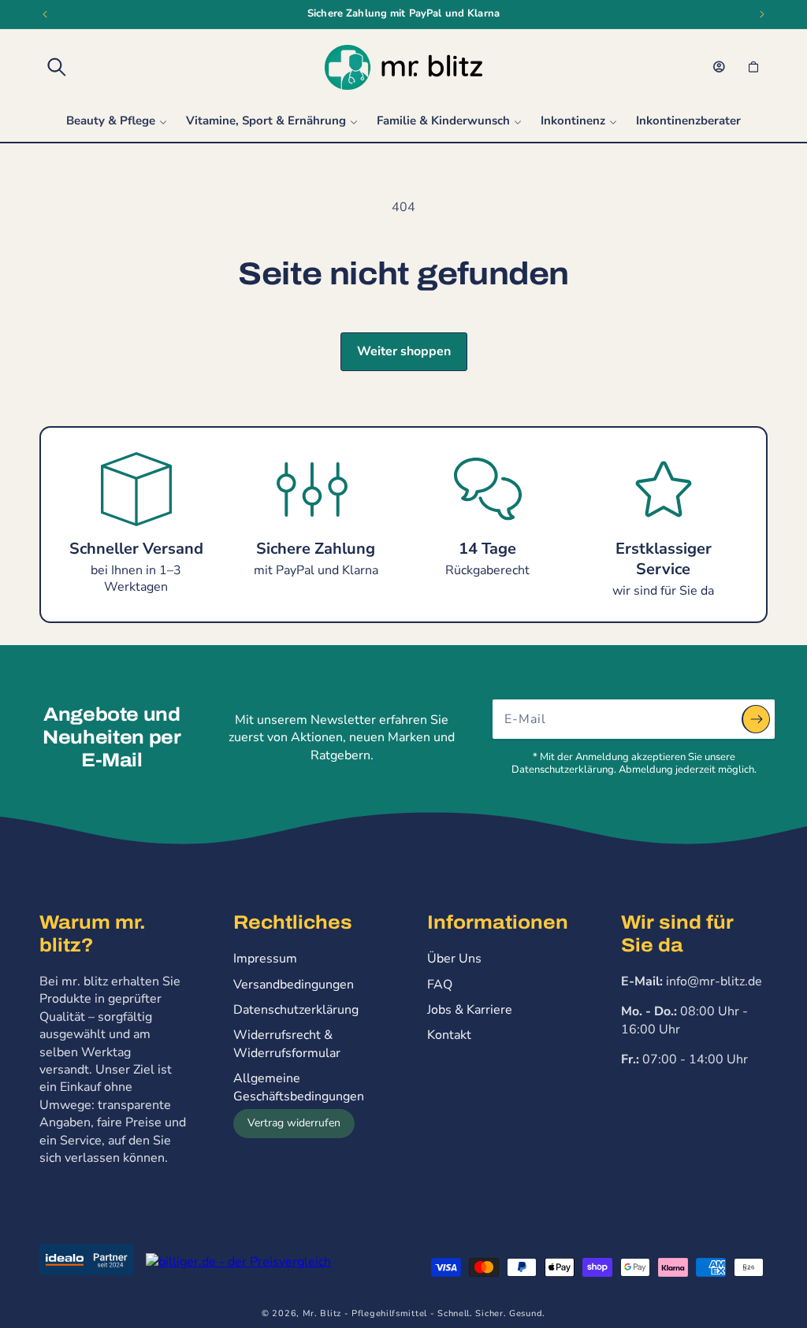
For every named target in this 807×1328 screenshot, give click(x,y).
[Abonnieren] (756, 719)
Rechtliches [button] (292, 922)
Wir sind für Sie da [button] (677, 933)
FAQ (439, 984)
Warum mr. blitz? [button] (92, 933)
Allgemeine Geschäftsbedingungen (298, 1087)
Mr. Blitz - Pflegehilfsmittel (365, 1313)
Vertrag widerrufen (293, 1122)
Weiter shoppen (404, 351)
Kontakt (449, 1035)
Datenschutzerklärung (296, 1009)
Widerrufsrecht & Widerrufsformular (286, 1043)
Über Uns (454, 958)
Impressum (265, 958)
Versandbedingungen (293, 984)
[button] (56, 67)
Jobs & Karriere (469, 1009)
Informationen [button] (497, 922)
